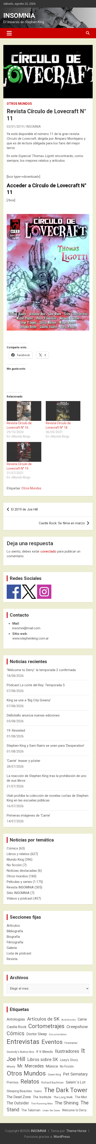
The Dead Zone (19, 1097)
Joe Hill (16, 1059)
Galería (12, 948)
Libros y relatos (18, 854)
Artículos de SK (43, 1019)
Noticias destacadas (22, 871)
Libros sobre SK (42, 1059)
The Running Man (42, 1103)
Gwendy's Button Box (20, 1051)
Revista (12, 959)
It (83, 1050)
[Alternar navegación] (9, 33)
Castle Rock (16, 1027)
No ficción (14, 865)
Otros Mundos (31, 488)
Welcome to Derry (74, 1110)
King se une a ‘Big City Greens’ (29, 700)
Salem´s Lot (76, 1082)
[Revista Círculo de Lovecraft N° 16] (24, 411)
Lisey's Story (69, 1060)
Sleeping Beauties (19, 1091)
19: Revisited (16, 730)
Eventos (52, 1042)
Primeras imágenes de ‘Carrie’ (28, 815)
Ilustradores (67, 1051)
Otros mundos (19, 103)
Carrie (82, 1019)
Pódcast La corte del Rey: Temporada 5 (36, 685)
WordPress (62, 1137)
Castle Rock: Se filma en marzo (62, 523)
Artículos (13, 926)
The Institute (42, 1097)
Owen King (54, 1074)
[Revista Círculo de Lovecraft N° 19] (24, 452)
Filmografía (15, 942)
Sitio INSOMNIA (18, 893)
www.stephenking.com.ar (30, 638)
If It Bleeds (44, 1052)
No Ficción (67, 1066)
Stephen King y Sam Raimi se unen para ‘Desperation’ (45, 746)
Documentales (58, 1034)
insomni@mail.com (26, 628)
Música (52, 1066)
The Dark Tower (66, 1090)
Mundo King (15, 859)
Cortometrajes (46, 1026)
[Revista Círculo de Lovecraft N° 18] (63, 411)
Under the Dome (51, 1110)
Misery (11, 1066)
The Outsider (18, 1103)
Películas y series (19, 882)
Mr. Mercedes (30, 1066)
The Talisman (30, 1110)
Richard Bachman (52, 1082)
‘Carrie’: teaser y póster (23, 761)
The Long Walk (63, 1097)
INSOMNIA (19, 15)
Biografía (13, 937)
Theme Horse (76, 1131)
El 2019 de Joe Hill (24, 509)
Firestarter (71, 1043)
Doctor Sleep (36, 1034)
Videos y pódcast (19, 898)
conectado (48, 551)
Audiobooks (68, 1019)
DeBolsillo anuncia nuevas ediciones (33, 715)
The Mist (81, 1097)
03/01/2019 (15, 126)
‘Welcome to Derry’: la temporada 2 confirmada (41, 670)
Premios (13, 1082)
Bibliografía (15, 931)
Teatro (38, 1091)
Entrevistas (23, 1041)
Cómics (12, 848)
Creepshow (77, 1026)
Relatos (30, 1081)
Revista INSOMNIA (20, 887)
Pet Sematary (75, 1074)
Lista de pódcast (19, 953)
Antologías (16, 1019)
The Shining (66, 1103)
